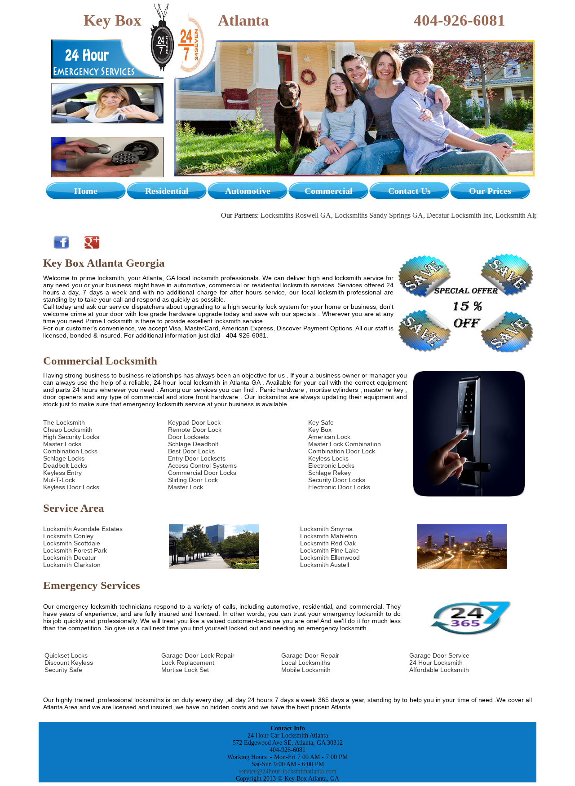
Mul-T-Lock (59, 479)
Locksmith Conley (68, 536)
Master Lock (185, 487)
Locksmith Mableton (328, 536)
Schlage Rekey (329, 472)
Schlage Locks (63, 458)
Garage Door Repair (310, 655)
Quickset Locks (66, 655)
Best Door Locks (191, 451)
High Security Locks (71, 436)
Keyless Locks (328, 458)
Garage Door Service (439, 655)
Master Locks (62, 444)
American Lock (329, 436)
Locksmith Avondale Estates (83, 528)
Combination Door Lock (341, 451)
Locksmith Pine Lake (329, 550)
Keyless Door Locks (71, 487)
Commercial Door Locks (202, 472)
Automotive (247, 191)
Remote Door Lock (194, 429)
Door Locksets (188, 436)
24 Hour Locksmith (436, 662)
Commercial (329, 191)
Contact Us (409, 191)
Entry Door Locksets (197, 458)
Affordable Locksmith (439, 669)
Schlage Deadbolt (193, 444)
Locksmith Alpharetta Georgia (521, 215)
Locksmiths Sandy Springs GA (361, 215)
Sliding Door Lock (193, 479)
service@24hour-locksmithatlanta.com (287, 771)
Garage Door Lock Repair (197, 655)
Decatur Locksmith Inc (441, 215)
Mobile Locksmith (306, 669)
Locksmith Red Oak (328, 543)
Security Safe (63, 669)
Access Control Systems (202, 465)
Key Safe (321, 422)
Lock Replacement (187, 662)
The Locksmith (64, 422)
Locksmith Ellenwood (330, 557)
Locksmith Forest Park (75, 550)
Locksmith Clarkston (72, 564)
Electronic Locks (331, 465)
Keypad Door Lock (194, 422)
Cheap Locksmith (68, 429)
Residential (167, 191)
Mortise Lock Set (185, 669)
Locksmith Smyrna (326, 528)
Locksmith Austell (324, 564)
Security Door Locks (336, 479)
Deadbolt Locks (65, 465)
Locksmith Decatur (69, 557)
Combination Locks (70, 451)
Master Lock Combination (344, 444)
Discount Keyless (68, 662)
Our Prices (490, 191)
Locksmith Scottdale (71, 543)
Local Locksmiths (305, 662)
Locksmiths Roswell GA (278, 215)
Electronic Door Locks (339, 487)
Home (85, 191)
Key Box (320, 429)
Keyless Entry (62, 472)
